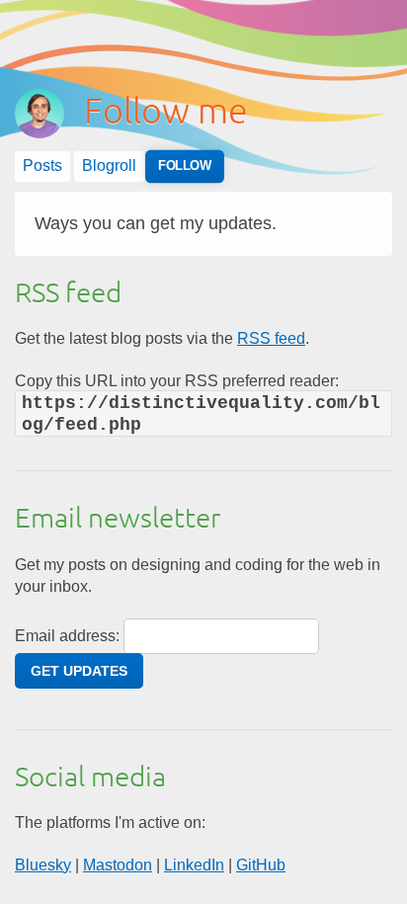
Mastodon (117, 865)
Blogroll (109, 165)
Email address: (67, 635)
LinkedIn (194, 865)
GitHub (260, 865)
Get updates (79, 671)
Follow (184, 166)
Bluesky (43, 865)
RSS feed (271, 338)
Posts (42, 165)
